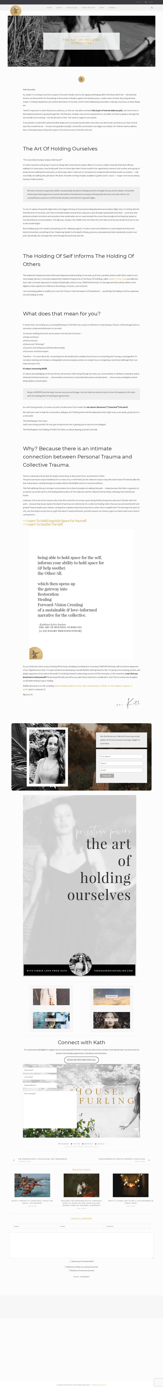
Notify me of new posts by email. (82, 1270)
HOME (49, 8)
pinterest (88, 1144)
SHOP (101, 8)
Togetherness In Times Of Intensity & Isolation (121, 1159)
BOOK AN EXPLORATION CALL (81, 1060)
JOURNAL (112, 8)
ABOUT (59, 8)
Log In (138, 2)
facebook (64, 1144)
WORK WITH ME (88, 8)
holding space (76, 1147)
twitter (76, 1144)
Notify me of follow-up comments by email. (82, 1267)
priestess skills (91, 1147)
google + (101, 1144)
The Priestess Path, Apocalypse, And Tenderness (42, 1159)
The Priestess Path (81, 36)
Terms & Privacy (98, 1385)
